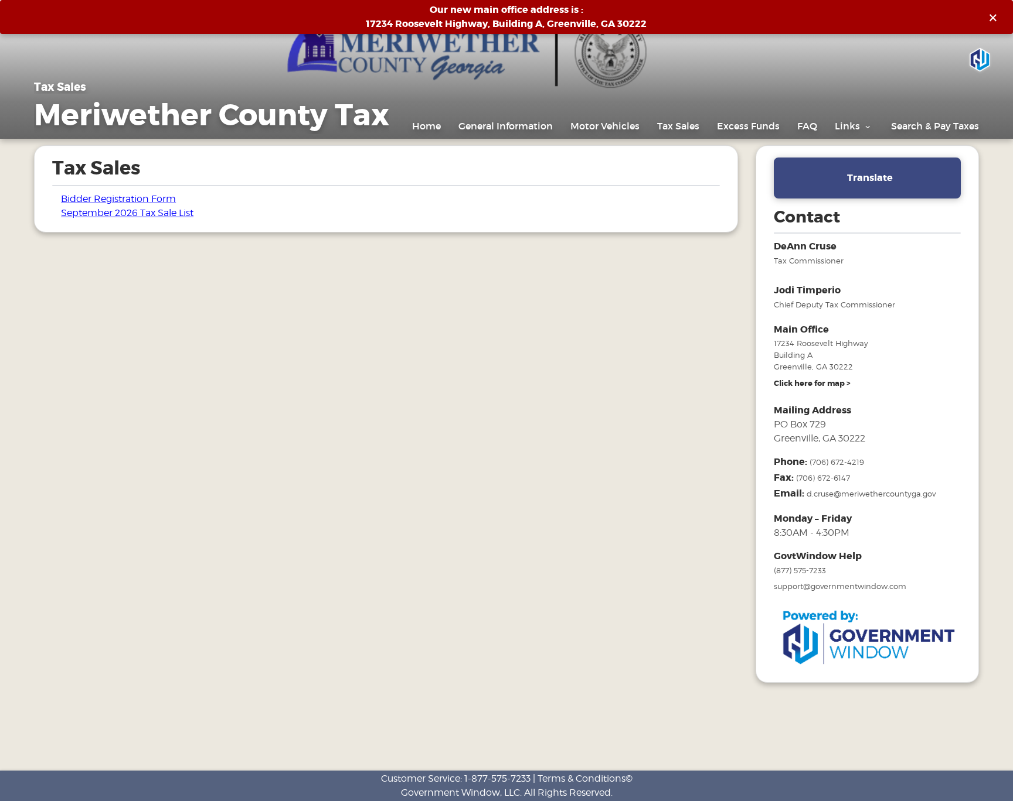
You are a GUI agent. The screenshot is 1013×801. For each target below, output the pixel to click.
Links (848, 126)
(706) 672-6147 (823, 477)
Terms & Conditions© (585, 778)
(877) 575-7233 (800, 570)
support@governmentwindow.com (840, 586)
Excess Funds (748, 126)
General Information (505, 126)
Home (426, 126)
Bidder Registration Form (118, 198)
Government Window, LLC (460, 792)
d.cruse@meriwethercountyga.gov (871, 493)
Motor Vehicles (605, 126)
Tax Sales (678, 126)
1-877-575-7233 (497, 778)
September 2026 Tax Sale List (127, 212)
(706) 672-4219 (837, 462)
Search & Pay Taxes (935, 126)
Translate (870, 178)
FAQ (807, 126)
